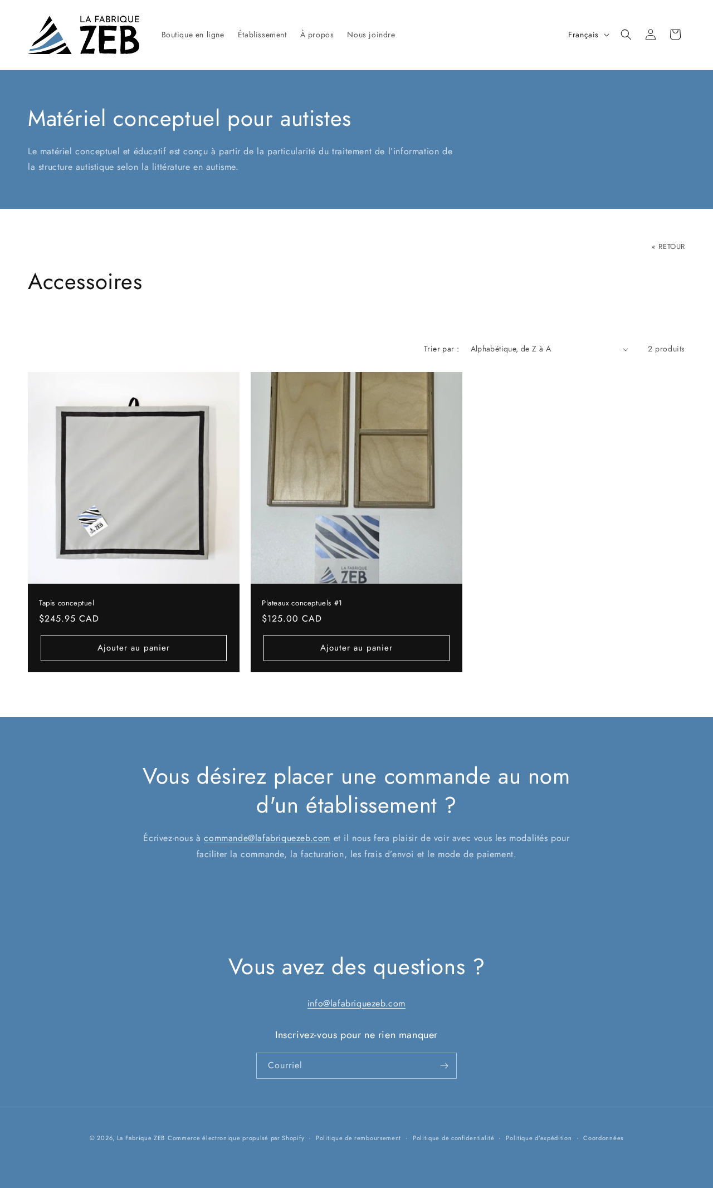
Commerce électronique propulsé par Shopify (236, 1137)
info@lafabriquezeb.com (356, 1003)
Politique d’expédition (539, 1137)
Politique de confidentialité (454, 1137)
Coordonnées (603, 1137)
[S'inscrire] (444, 1066)
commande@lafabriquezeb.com (267, 838)
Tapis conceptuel (67, 603)
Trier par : (441, 348)
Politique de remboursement (358, 1137)
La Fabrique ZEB (141, 1137)
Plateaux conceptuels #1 (302, 603)
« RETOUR (668, 246)
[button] (626, 34)
